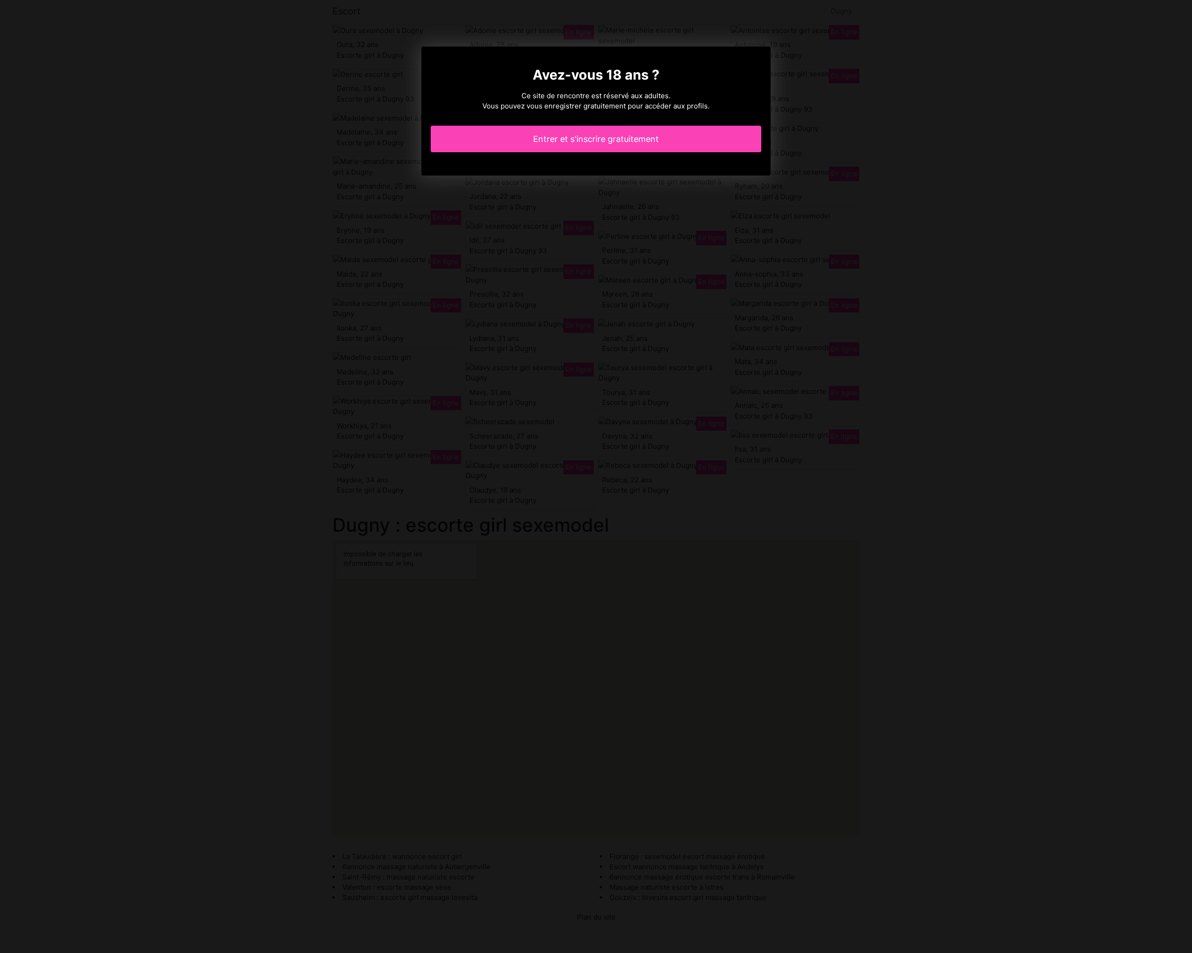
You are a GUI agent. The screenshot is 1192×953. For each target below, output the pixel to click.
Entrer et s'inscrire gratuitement (596, 139)
